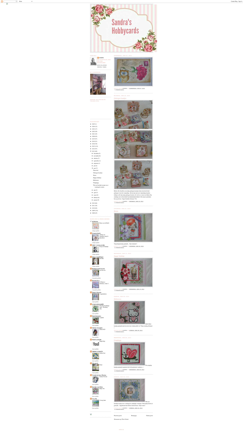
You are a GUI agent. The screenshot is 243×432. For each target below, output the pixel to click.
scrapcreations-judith (98, 304)
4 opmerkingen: (119, 202)
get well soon (102, 270)
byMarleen (95, 221)
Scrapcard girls (96, 233)
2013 (93, 151)
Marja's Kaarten (96, 292)
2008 (93, 213)
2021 (93, 134)
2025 (93, 124)
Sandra (101, 57)
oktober (96, 158)
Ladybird (101, 317)
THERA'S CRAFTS (97, 351)
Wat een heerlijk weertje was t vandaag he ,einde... (100, 186)
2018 (93, 141)
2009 (93, 210)
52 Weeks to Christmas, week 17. (104, 282)
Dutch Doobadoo (96, 316)
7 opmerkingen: (119, 89)
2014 (93, 149)
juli (95, 166)
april (95, 192)
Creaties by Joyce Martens (99, 375)
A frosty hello (102, 400)
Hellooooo (117, 299)
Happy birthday (119, 256)
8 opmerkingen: (119, 409)
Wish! (100, 365)
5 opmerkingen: (119, 247)
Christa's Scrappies (97, 328)
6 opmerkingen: (119, 371)
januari (96, 200)
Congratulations (103, 294)
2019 (93, 139)
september (96, 161)
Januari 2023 (102, 329)
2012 (93, 203)
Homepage (134, 415)
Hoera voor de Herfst (104, 223)
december (96, 153)
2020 (93, 136)
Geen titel (95, 170)
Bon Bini (101, 258)
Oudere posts (149, 415)
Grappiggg (117, 340)
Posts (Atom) (125, 419)
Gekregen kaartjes (120, 98)
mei (95, 190)
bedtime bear (102, 353)
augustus (96, 163)
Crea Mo (94, 399)
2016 (93, 144)
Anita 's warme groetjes (98, 245)
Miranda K (95, 363)
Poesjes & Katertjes (103, 246)
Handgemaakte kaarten (98, 269)
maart (95, 195)
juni (95, 168)
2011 (93, 205)
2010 (93, 208)
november (96, 156)
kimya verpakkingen (97, 257)
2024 (93, 126)
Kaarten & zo (95, 280)
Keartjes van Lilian (97, 387)
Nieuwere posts (118, 415)
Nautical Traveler (103, 376)
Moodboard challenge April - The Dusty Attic (104, 307)
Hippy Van (101, 388)
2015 (93, 146)
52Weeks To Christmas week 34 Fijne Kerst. (103, 236)
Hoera (116, 211)
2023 (93, 129)
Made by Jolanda (96, 339)
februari (96, 197)
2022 (93, 131)
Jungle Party (102, 341)
